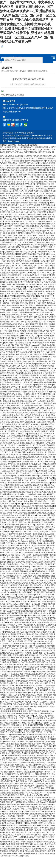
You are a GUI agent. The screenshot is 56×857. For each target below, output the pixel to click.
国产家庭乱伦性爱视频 (23, 685)
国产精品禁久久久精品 (11, 443)
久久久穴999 (8, 399)
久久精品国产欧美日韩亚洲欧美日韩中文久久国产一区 (20, 699)
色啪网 (2, 786)
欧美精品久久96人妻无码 (45, 315)
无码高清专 (8, 240)
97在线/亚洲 (28, 156)
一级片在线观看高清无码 (22, 476)
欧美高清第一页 (35, 350)
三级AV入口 (43, 655)
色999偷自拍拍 (9, 343)
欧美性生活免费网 (45, 804)
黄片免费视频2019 (12, 730)
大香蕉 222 (12, 506)
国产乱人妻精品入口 (28, 273)
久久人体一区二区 (35, 212)
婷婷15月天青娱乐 (9, 177)
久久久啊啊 (6, 746)
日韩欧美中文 (18, 193)
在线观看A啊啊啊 (36, 767)
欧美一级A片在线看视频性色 (33, 182)
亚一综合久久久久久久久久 (38, 396)
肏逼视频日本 (39, 198)
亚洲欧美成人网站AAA (43, 186)
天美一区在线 (38, 301)
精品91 (31, 692)
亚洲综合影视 (47, 350)
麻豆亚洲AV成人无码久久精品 (16, 588)
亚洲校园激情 (41, 706)
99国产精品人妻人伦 (32, 704)
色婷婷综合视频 (49, 282)
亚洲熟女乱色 (32, 772)
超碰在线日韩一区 (19, 240)
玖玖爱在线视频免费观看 (25, 611)
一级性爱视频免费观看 (26, 312)
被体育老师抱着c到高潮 (19, 203)
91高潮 (37, 487)
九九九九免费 (28, 630)
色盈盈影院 (40, 646)
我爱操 (47, 373)
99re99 (41, 569)
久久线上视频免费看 (30, 429)
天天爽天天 (17, 345)
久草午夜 (5, 196)
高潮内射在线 (34, 739)
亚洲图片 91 (20, 618)
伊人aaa (19, 625)
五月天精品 (33, 200)
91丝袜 (19, 504)
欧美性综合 (51, 774)
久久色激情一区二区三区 (24, 641)
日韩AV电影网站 (46, 357)
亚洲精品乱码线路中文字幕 (19, 317)
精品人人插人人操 (43, 760)
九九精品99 (49, 310)
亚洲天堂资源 (25, 219)
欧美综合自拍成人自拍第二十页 (31, 298)
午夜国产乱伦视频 (41, 657)
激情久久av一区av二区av (15, 322)
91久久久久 (19, 515)
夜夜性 (16, 650)
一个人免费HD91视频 (28, 727)
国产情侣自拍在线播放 (14, 602)
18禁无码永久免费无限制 (42, 513)
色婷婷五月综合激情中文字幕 (10, 371)
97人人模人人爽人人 (11, 219)
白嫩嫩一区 (9, 268)
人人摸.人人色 (27, 371)
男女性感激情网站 (10, 331)
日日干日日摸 (30, 646)
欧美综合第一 (42, 494)
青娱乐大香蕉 (15, 259)
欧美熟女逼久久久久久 (20, 800)
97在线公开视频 (29, 294)
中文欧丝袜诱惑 (11, 758)
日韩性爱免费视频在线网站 (27, 853)
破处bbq (33, 760)
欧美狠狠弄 (20, 343)
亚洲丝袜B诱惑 (38, 630)
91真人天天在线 (13, 706)
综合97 (8, 448)
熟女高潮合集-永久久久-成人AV (27, 795)
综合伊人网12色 (11, 753)
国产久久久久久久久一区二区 (16, 669)
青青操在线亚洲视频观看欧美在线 (18, 627)
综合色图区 (25, 620)
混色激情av (44, 511)
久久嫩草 (49, 821)
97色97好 (21, 590)
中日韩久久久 (38, 282)
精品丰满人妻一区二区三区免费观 (30, 170)
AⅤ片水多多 (47, 818)
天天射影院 (17, 539)
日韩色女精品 (18, 532)
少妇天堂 (49, 823)
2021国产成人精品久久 (38, 567)
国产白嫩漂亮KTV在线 (14, 585)
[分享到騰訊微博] (17, 124)
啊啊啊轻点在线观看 (30, 776)
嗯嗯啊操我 (32, 254)
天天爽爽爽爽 (28, 301)
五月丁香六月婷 (28, 184)
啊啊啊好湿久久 (40, 765)
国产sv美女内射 (34, 434)
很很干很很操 (40, 734)
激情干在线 (46, 837)
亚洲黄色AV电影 (47, 317)
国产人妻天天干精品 (24, 485)
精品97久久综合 (20, 716)
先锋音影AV (43, 163)
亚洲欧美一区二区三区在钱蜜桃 (40, 303)
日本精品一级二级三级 (28, 723)
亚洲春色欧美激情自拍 (45, 224)
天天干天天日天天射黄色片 (38, 203)
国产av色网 (47, 611)
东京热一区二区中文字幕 (34, 520)
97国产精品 (14, 732)
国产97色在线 (43, 387)
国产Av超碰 (42, 650)
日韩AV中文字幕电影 (41, 354)
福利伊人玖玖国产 (10, 741)
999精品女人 (45, 371)
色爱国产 (24, 336)
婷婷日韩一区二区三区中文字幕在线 (21, 762)
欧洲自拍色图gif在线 (40, 634)
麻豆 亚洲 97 (21, 177)
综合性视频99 (11, 634)
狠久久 (26, 522)
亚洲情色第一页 (18, 671)
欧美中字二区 (32, 786)
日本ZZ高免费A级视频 (28, 662)
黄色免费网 (29, 571)
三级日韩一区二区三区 (44, 732)
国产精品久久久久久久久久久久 (40, 583)
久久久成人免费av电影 (15, 247)
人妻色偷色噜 (10, 352)
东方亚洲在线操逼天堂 (31, 357)
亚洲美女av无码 (36, 217)
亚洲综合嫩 (24, 464)
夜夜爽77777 (38, 725)
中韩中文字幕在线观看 (45, 270)
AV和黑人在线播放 (26, 842)
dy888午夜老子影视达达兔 (45, 769)
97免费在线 (39, 664)
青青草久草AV (38, 394)
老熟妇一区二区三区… (33, 604)
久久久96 (17, 553)
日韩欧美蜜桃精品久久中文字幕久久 (27, 681)
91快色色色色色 (48, 522)
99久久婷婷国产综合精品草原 (13, 606)
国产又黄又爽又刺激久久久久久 (39, 338)
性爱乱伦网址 (19, 268)
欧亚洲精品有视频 (33, 240)
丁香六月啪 (24, 303)
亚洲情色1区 (8, 832)
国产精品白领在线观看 (28, 695)
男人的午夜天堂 (49, 501)
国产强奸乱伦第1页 (22, 413)
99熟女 (38, 543)
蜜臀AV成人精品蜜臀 (20, 592)
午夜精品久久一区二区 (14, 357)
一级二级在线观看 (18, 448)
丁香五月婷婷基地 (46, 417)
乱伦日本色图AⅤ (28, 275)
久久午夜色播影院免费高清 (42, 165)
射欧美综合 (17, 158)
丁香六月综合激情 (28, 158)
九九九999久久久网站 (8, 630)
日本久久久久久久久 (27, 450)
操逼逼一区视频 (40, 275)
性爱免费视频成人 (42, 606)
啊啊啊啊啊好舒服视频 (24, 844)
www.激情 (34, 424)
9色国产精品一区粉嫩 (42, 504)
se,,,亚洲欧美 (44, 476)
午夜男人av (10, 515)
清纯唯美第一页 (34, 368)
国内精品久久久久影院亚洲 (35, 242)
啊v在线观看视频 (9, 501)
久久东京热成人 (8, 835)
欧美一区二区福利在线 (47, 322)
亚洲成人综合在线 (10, 170)
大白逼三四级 (45, 434)
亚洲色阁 (19, 639)
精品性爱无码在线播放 (22, 389)
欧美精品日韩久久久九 (34, 616)
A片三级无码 (38, 581)
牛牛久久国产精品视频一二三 (24, 399)
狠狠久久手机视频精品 (34, 609)
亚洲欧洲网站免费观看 (39, 219)
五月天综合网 (27, 179)
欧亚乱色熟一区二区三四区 (39, 438)
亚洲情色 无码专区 (33, 417)
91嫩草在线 (24, 623)
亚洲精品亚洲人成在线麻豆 (10, 380)
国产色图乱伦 (34, 464)
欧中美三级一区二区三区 (15, 266)
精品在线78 (31, 319)
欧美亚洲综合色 (30, 310)
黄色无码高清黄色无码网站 (28, 410)
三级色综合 (51, 765)
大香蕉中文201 (9, 779)
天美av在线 (34, 620)
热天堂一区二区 (11, 263)
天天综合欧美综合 (23, 613)
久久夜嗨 (9, 193)
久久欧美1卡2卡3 (35, 375)
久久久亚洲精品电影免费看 (19, 676)
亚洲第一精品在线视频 (34, 818)
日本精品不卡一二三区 (19, 387)
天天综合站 (13, 410)
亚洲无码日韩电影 (36, 746)
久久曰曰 (12, 657)
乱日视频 (36, 352)
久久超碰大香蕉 (32, 172)
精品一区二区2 (34, 592)
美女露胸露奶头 (14, 525)
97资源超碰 (41, 245)
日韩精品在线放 (33, 802)
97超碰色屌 (4, 772)
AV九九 (19, 630)
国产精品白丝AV (32, 163)
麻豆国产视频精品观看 (24, 457)
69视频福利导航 (45, 172)
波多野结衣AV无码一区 (12, 277)
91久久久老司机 (15, 583)
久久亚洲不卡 (30, 543)
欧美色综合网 (45, 688)
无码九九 (24, 583)
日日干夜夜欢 (46, 415)
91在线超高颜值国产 (20, 739)
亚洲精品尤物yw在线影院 (15, 709)
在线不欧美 (50, 242)
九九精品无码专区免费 (10, 546)
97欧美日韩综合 (39, 441)
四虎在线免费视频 (8, 795)
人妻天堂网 (15, 725)
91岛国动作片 (30, 618)
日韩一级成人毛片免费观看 (34, 268)
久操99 (52, 368)
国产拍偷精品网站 (17, 471)
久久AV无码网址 (6, 284)
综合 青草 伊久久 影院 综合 (34, 373)
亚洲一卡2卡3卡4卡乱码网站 (40, 683)
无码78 (26, 501)
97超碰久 (40, 310)
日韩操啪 (49, 228)
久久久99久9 (47, 781)
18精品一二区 (14, 359)
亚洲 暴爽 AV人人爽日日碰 (44, 692)
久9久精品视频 (11, 366)
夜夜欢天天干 (7, 476)
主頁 (16, 71)
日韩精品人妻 (29, 385)
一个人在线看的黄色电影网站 (36, 816)
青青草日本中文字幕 (23, 326)
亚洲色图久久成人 (24, 637)
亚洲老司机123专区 (27, 851)
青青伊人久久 (15, 336)
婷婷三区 (35, 788)
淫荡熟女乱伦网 (47, 555)
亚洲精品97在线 (43, 343)
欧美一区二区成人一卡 (29, 221)
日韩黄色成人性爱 (43, 235)
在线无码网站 (8, 487)
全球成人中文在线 (47, 366)
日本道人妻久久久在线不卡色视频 (40, 669)
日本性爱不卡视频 (6, 536)
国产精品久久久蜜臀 (40, 585)
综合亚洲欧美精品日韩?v (37, 175)
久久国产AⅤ (17, 576)
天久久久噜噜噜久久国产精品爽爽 (22, 364)
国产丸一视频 (19, 333)
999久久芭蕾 (44, 331)
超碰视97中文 (7, 739)
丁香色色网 (13, 590)
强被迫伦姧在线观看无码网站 (28, 492)
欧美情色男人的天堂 (11, 632)
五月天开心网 (17, 767)
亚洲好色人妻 (37, 839)
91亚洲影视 (29, 198)
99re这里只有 (40, 823)
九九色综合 (38, 611)
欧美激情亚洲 (10, 690)
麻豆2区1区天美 (29, 382)
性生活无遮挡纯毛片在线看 (25, 574)
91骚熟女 (48, 779)
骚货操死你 (44, 795)
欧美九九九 (37, 466)
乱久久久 (9, 345)
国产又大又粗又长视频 (24, 352)
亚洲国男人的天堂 (6, 716)
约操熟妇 (38, 385)
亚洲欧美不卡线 (39, 553)
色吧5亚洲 (41, 499)
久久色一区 (23, 191)
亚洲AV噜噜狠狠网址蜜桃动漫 (13, 646)
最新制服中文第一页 (34, 207)
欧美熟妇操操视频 (31, 322)
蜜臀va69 (29, 716)
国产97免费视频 (39, 821)
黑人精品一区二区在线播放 (42, 685)
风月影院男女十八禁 (18, 609)
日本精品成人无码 (38, 287)
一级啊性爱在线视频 (25, 758)
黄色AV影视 (37, 156)
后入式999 (19, 294)
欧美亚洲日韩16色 (44, 429)
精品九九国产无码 (29, 576)
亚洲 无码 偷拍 (46, 592)
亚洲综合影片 (19, 832)
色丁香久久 (18, 182)
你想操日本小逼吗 (44, 772)
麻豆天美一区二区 (17, 385)
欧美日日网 (10, 422)
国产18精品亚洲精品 (38, 431)
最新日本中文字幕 (13, 270)
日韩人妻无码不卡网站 (43, 851)
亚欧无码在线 (41, 319)
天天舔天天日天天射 (19, 228)
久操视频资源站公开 (45, 497)
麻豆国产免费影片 (46, 389)
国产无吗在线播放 (48, 550)
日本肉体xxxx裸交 (31, 333)
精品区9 (46, 581)
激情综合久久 (43, 786)
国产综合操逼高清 (44, 602)
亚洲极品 (23, 443)
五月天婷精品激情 (29, 308)
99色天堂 (29, 809)
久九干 (31, 548)
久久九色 (20, 821)
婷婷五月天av (48, 746)
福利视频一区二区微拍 (10, 172)
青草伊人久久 (31, 697)
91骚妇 (18, 690)
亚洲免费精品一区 (12, 578)
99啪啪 (2, 464)
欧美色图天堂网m (36, 231)
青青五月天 (8, 249)
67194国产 (47, 609)
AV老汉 (30, 191)
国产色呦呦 (41, 249)
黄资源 (30, 392)
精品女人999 (19, 653)
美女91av (17, 256)
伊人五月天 (48, 758)
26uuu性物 (51, 459)
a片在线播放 (11, 485)
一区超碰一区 (47, 399)
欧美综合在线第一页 (30, 361)
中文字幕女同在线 (31, 718)
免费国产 (31, 186)
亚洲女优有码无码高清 (47, 324)
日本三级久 (11, 816)
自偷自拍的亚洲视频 (46, 788)
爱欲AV (46, 413)
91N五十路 (19, 156)
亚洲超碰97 (28, 821)
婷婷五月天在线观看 (35, 420)
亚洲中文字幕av (35, 277)
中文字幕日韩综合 (41, 184)
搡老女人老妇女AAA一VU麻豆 (13, 837)
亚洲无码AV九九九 (47, 713)
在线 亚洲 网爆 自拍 (39, 485)
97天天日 (40, 296)
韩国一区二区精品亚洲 (19, 175)
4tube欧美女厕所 (30, 478)
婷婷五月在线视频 (33, 205)
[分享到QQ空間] (8, 124)
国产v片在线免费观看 (19, 527)
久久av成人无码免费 (13, 483)
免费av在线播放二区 (21, 678)
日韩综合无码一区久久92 (37, 588)
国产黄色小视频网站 (19, 499)
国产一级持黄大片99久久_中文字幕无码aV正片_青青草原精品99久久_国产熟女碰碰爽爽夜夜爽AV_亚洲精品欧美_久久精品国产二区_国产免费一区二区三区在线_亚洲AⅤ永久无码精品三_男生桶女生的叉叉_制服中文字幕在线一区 (28, 149)
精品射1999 (22, 319)
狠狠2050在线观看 (14, 480)
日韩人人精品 (40, 480)
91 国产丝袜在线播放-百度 (45, 811)
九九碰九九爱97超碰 (47, 492)
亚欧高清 (41, 221)
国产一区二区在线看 (30, 497)
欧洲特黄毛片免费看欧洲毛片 (16, 802)
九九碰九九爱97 (29, 252)
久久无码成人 (41, 408)
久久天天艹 (9, 702)
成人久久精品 (17, 548)
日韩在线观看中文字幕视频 (25, 469)
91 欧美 (33, 515)
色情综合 (35, 476)
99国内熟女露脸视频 (9, 492)
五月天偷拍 (10, 765)
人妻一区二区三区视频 (41, 557)
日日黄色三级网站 (26, 466)
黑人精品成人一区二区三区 (34, 779)
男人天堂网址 (7, 576)
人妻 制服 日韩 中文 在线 (9, 856)
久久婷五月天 (28, 585)
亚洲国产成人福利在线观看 (31, 550)
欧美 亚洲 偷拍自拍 (30, 291)
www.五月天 (13, 191)
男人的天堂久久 (14, 273)
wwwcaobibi (16, 804)
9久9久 (43, 539)
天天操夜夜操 (42, 471)
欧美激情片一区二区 (7, 245)
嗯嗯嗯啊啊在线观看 (28, 245)
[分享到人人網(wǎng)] (21, 124)
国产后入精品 (14, 851)
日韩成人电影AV (19, 704)
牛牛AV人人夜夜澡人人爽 (18, 434)
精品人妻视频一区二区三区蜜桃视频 (15, 490)
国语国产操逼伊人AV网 (15, 261)
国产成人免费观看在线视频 (12, 184)
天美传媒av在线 (6, 275)
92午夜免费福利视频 (7, 326)
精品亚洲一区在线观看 (46, 380)
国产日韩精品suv (22, 473)
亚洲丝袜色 (15, 450)
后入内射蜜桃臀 (9, 844)
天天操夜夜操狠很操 (27, 632)
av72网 (39, 399)
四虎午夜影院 (41, 189)
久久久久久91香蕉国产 (22, 424)
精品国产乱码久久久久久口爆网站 (36, 403)
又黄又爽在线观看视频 (10, 466)
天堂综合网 (18, 529)
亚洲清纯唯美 (5, 725)
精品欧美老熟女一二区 (21, 324)
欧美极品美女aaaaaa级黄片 (32, 345)
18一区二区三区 (42, 469)
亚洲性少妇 (19, 252)
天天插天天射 (46, 681)
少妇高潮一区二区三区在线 (38, 800)
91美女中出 (29, 774)
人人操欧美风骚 (27, 553)
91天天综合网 (14, 727)
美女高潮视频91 (6, 324)
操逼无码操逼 (19, 415)
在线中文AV (26, 788)
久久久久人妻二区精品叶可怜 (43, 457)
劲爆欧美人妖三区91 (18, 734)
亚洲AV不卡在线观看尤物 (32, 529)
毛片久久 (36, 713)
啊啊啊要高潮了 (9, 427)
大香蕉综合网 (41, 825)
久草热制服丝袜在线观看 (27, 224)
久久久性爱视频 (49, 783)
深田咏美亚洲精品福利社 (11, 221)
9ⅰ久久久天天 (21, 697)
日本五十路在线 (22, 200)
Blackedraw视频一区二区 (22, 284)
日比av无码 (30, 823)
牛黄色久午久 (29, 671)
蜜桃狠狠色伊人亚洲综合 (24, 830)
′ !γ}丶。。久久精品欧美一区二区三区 (34, 259)
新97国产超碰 (26, 839)
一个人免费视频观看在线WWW (28, 511)
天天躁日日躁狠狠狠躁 (20, 168)
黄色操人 (17, 536)
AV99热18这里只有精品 (11, 408)
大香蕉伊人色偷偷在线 (46, 853)
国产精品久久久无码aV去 (9, 459)
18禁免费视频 (28, 625)
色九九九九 (30, 427)
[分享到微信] (25, 124)
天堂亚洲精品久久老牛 (38, 674)
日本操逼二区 (34, 623)
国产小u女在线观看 (7, 156)
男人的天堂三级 (27, 406)
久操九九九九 (7, 179)
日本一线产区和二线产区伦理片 (32, 564)
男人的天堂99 (48, 420)
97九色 (45, 730)
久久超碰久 (26, 483)
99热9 (32, 676)
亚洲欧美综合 (48, 233)
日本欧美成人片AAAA (47, 179)
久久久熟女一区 (5, 767)
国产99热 (17, 445)
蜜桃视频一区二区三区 (19, 660)
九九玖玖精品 (24, 217)
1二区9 (11, 294)
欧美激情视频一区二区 (31, 688)
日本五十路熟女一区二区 (46, 723)
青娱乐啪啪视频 (11, 205)
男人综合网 (8, 158)
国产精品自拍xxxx (10, 224)
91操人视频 (43, 424)
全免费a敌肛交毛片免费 (25, 280)
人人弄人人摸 (33, 336)
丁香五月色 (6, 450)
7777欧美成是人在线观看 (30, 846)
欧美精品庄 (20, 518)
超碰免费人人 (5, 620)
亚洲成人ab (30, 590)
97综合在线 (27, 214)
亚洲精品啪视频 (43, 254)
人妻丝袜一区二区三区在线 (33, 783)
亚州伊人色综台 (37, 340)
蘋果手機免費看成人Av (34, 226)
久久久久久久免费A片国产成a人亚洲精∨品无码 (21, 828)
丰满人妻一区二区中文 (35, 527)
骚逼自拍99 (32, 235)
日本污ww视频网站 (39, 401)
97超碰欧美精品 (50, 618)
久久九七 (39, 599)
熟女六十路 (44, 802)
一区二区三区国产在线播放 (45, 422)
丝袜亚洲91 (42, 832)
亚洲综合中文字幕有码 (29, 378)
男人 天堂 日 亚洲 (31, 832)
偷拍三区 (39, 448)
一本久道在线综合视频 (15, 737)
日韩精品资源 (15, 620)
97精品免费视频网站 (28, 536)
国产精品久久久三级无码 (11, 550)
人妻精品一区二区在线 (21, 350)
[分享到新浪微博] (13, 124)
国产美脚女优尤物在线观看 (35, 305)
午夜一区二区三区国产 (15, 522)
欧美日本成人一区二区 (29, 445)
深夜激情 (31, 595)
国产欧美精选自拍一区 (42, 571)
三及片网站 (4, 525)
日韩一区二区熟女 (41, 648)
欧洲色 (24, 690)
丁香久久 (20, 634)
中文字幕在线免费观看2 (19, 692)
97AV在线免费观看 (16, 436)
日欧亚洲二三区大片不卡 (26, 664)
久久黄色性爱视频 (26, 725)
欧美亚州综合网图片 (11, 723)
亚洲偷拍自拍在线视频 (36, 690)
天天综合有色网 (13, 238)
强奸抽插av (28, 634)
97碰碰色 (41, 333)
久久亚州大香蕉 (40, 643)
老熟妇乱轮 (46, 466)
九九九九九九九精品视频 (43, 427)
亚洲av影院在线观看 (11, 217)
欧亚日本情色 (24, 674)
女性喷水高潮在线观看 (10, 842)
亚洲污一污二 (41, 308)
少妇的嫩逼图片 (45, 261)
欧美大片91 (50, 697)
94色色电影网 (23, 368)
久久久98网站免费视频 (26, 210)
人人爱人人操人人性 (9, 210)
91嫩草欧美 (20, 543)
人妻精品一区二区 (41, 525)
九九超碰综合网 (24, 331)
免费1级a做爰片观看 (19, 396)
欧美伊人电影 (14, 567)
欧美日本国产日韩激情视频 (24, 422)
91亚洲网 (18, 835)
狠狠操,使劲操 (48, 212)
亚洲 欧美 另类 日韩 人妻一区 (44, 392)
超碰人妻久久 (7, 532)
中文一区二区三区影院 (47, 653)
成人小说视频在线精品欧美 (41, 637)
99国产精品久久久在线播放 (29, 578)
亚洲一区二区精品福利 (21, 760)
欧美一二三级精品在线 (28, 494)
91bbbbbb (17, 788)
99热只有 (39, 618)
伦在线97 (31, 732)
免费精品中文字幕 (27, 525)
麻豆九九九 (20, 779)
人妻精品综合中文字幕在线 (22, 513)
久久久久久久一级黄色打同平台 (28, 366)
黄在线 (11, 772)
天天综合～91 (36, 560)
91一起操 (12, 664)
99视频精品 (16, 275)
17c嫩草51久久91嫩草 (19, 329)
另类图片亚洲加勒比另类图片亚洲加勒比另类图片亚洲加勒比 (22, 814)
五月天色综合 (50, 534)
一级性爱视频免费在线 (44, 252)
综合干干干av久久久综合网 (17, 392)
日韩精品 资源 (43, 776)
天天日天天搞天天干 (9, 233)
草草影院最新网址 (15, 291)
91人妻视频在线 (24, 753)
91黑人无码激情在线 (42, 676)
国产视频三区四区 (13, 839)
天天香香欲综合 (17, 478)
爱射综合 (44, 846)
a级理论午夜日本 (6, 462)
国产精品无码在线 (48, 660)
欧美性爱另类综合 (6, 182)
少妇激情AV (37, 781)
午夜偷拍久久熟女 (36, 413)
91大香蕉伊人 (32, 443)
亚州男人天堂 (31, 825)
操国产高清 (35, 753)
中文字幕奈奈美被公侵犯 (11, 846)
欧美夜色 (5, 732)
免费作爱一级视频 (31, 653)
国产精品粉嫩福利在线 (36, 748)
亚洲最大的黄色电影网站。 (24, 487)
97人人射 (18, 214)
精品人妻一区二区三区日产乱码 (23, 189)
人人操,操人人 (50, 748)
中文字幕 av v (47, 385)
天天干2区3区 (23, 375)
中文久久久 (8, 338)
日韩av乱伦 (15, 298)
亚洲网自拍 (18, 667)
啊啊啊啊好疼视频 (18, 616)
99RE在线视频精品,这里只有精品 (30, 233)
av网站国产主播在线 (11, 581)
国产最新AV (37, 720)
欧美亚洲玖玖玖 (23, 746)
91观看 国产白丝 (44, 718)
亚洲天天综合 (14, 695)
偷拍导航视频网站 (10, 637)
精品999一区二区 (31, 569)
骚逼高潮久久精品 (44, 291)
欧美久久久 (6, 520)
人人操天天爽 (22, 186)
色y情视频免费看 (42, 382)
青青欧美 (9, 539)
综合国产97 (41, 228)
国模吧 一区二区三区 (12, 623)
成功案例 (22, 71)
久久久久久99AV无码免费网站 (13, 571)
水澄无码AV (25, 431)
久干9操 (42, 464)
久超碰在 (39, 158)
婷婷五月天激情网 (36, 501)
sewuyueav (4, 797)
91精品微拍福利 (11, 786)
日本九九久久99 (37, 436)
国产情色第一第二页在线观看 (33, 534)
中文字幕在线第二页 (19, 420)
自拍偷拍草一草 (25, 238)
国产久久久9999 (31, 518)
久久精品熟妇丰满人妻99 (22, 340)
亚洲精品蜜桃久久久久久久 (10, 494)
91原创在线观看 (31, 343)
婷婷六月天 (13, 541)
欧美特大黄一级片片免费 (23, 720)
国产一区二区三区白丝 (17, 226)
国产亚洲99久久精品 (47, 627)
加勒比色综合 (44, 828)
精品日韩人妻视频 (46, 347)
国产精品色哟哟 (45, 168)
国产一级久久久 (35, 317)
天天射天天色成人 (17, 604)
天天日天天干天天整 (41, 842)
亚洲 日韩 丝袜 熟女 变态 (13, 301)
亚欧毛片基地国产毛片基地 (35, 751)
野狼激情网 (34, 331)
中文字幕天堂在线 (16, 403)
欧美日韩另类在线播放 (24, 781)
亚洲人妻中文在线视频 (42, 280)
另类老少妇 (11, 473)
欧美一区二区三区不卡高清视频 (28, 506)
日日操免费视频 (40, 774)
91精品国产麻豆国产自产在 (20, 196)
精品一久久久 (19, 198)
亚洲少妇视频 (24, 856)
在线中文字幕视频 (15, 534)
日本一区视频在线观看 (28, 380)
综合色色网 (8, 340)
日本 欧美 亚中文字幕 (32, 415)
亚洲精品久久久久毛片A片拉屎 (42, 613)
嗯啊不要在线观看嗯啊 (31, 667)
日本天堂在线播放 (6, 424)
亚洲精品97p (34, 168)
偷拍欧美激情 (41, 727)
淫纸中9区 (35, 627)
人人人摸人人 (39, 716)
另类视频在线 (25, 730)
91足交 (18, 245)
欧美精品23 (32, 228)
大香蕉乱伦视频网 (17, 520)
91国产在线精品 (33, 711)
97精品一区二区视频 (7, 790)
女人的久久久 (42, 256)
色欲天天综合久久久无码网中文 (11, 382)
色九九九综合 (9, 653)
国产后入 (23, 546)
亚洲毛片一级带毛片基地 (37, 797)
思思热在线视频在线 (36, 741)
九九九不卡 (10, 641)
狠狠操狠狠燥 (38, 758)
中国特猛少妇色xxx (26, 354)
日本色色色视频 (19, 287)
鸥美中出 (36, 371)
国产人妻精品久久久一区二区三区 (23, 769)
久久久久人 (30, 793)
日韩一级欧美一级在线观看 (31, 555)
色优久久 (23, 172)
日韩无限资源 (24, 567)
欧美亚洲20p (32, 499)
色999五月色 (39, 312)
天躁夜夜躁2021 (29, 811)
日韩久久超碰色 (10, 511)
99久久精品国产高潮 (39, 284)
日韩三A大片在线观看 (43, 595)
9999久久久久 (5, 734)
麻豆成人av (39, 632)
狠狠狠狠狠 (47, 217)
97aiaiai (12, 618)
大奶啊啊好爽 (49, 741)
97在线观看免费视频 (28, 408)
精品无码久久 (41, 364)
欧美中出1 (33, 462)
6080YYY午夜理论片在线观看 (11, 429)
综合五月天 (15, 674)
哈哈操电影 (42, 546)
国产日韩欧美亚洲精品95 (20, 231)
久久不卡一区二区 (17, 242)
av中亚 (13, 746)
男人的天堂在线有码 (14, 497)
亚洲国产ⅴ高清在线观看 (8, 368)
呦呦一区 (26, 767)
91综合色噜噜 (19, 310)
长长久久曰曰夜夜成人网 (25, 657)
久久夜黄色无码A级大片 (22, 702)
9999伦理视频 (22, 254)
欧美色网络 (6, 242)
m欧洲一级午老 (43, 695)
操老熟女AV (25, 161)
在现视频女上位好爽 (38, 161)
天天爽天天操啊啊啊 (18, 825)
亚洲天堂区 (45, 193)
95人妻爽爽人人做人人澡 (11, 378)
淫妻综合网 (42, 361)
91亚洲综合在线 (21, 772)
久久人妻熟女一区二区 (12, 555)
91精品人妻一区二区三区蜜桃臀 (24, 249)
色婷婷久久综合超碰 (29, 256)
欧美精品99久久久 (32, 655)
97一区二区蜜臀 (11, 186)
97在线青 (48, 312)
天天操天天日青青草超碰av (40, 483)
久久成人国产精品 (15, 776)
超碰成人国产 (30, 606)
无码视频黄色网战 (43, 576)
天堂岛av (47, 527)
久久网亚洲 (44, 578)
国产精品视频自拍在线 (27, 459)
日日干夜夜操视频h (20, 338)
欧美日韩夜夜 (28, 504)
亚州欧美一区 (42, 536)
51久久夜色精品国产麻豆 (31, 539)
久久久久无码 (10, 441)
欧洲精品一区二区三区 (24, 394)
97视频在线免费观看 (28, 270)
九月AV (25, 548)
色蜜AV (35, 179)
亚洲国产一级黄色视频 (10, 207)
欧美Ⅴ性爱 (31, 734)
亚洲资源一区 (20, 823)
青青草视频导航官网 (37, 196)
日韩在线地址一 (16, 308)
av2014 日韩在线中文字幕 (20, 807)
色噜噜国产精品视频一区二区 (25, 296)
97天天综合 (18, 811)
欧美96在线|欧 (5, 744)
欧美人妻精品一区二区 (33, 837)
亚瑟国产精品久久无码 (40, 849)
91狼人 (28, 287)
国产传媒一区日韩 (28, 480)
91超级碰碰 (33, 650)
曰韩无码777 (10, 639)
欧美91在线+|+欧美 (39, 744)
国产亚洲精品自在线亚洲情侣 (28, 263)
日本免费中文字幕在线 (24, 282)
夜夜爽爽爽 (34, 324)
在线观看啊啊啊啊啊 (36, 455)
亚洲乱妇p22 (34, 490)
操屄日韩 (25, 277)
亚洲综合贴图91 (36, 730)
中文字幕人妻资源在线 (30, 804)
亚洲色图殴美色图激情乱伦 (21, 744)
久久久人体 (21, 417)
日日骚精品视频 (9, 697)
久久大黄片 (46, 560)
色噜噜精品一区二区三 (32, 193)
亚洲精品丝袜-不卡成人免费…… (24, 315)
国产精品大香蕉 (33, 329)
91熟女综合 (24, 650)
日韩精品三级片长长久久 (15, 597)
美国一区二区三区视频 (23, 401)
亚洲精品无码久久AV (42, 671)
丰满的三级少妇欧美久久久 (19, 683)
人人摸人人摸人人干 (19, 235)
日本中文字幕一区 (12, 464)
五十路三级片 (38, 406)
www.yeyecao (38, 641)
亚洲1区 (27, 515)
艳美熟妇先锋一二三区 (15, 718)
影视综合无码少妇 (26, 581)
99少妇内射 (20, 427)
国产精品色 (11, 781)
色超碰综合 (45, 368)
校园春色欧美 (39, 755)
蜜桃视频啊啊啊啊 (12, 755)
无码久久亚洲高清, (31, 261)
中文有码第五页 (36, 522)
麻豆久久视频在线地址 (46, 462)
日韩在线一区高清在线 (10, 303)
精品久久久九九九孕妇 (10, 643)
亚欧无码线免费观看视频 (21, 560)
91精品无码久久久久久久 (18, 797)
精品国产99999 (40, 793)
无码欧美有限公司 (31, 737)
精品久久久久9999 (31, 247)
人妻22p (7, 527)
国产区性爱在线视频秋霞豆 (43, 809)
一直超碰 (14, 312)
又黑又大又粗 (15, 431)
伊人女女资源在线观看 (47, 378)
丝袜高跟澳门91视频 (27, 706)
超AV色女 (49, 333)
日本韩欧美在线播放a (21, 462)
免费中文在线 (33, 387)
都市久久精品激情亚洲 (10, 354)
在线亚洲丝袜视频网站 (42, 191)
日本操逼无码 (15, 161)
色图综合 (41, 443)
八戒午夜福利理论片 (30, 602)
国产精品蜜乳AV (30, 471)
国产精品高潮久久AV (7, 394)
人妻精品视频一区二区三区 (24, 765)
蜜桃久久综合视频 (34, 660)
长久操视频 (19, 373)
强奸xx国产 (23, 732)
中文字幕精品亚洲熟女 (43, 210)
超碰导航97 (48, 394)
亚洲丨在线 (4, 317)
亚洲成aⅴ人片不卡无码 (45, 478)
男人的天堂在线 (39, 625)
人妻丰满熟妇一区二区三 (17, 163)
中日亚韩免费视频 (8, 280)
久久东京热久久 (18, 569)
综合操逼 (46, 767)
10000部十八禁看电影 (35, 177)
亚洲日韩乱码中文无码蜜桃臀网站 (12, 655)
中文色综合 (22, 205)
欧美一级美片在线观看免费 (22, 165)
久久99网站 (36, 214)
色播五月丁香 (10, 200)
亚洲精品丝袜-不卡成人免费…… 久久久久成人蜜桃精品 (26, 289)
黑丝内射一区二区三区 (8, 504)
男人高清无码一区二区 (26, 541)
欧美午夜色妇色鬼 (46, 506)
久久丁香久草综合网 (29, 835)
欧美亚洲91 (4, 695)
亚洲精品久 (17, 179)
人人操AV (19, 501)
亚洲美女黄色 (44, 336)
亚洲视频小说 (23, 741)
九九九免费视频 (43, 200)
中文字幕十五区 (12, 375)
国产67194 (35, 389)
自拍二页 (27, 436)
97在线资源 (44, 623)
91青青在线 (22, 786)
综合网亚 (10, 413)
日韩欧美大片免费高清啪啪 (10, 662)
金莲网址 (7, 478)
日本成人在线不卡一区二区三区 (22, 648)
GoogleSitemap (14, 141)
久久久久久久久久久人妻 (20, 212)
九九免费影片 (9, 252)
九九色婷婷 (31, 599)
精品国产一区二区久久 (24, 441)
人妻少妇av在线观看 (19, 748)
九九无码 (23, 207)
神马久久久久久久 (6, 553)
